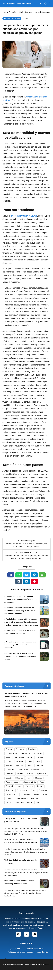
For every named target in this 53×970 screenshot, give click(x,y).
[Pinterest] (34, 581)
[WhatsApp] (18, 574)
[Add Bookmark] (25, 18)
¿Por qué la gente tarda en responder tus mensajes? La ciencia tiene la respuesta (20, 645)
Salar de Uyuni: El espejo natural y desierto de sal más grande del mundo (20, 840)
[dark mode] (45, 3)
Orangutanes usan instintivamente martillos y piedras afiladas (19, 882)
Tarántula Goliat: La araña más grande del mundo (20, 861)
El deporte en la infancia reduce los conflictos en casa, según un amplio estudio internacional (19, 611)
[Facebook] (10, 574)
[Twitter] (26, 574)
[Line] (42, 574)
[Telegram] (34, 574)
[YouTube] (34, 934)
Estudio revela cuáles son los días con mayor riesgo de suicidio (20, 631)
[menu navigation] (3, 3)
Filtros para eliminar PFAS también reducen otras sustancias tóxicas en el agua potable (20, 599)
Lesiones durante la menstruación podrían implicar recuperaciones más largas (20, 656)
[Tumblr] (18, 581)
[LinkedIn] (26, 581)
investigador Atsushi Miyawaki (24, 216)
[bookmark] (49, 3)
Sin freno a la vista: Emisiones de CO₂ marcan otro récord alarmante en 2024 (26, 695)
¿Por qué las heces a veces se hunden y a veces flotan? (20, 820)
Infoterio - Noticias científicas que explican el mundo (29, 964)
